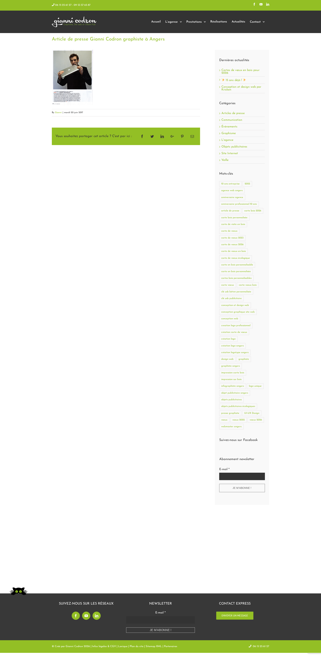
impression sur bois (231, 379)
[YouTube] (86, 616)
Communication (231, 120)
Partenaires (170, 646)
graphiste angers (230, 366)
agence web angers (232, 190)
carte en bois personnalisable (237, 265)
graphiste (244, 359)
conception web (229, 318)
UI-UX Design (251, 413)
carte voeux (227, 285)
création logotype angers (235, 352)
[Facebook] (76, 616)
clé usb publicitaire (231, 298)
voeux (224, 420)
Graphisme (228, 133)
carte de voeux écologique (235, 258)
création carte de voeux (234, 332)
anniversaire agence (232, 197)
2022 (247, 184)
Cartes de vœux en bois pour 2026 (240, 71)
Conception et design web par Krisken (241, 88)
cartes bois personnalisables (236, 278)
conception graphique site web (238, 312)
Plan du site (136, 646)
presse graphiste (230, 413)
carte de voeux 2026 (232, 244)
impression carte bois (232, 372)
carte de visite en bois (233, 224)
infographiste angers (232, 386)
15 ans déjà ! (234, 80)
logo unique (255, 386)
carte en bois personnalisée (236, 271)
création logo (228, 339)
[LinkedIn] (97, 616)
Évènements (229, 126)
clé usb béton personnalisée (236, 291)
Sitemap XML (154, 646)
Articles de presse (233, 113)
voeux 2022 (238, 420)
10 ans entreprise (230, 184)
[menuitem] (156, 22)
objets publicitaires (231, 399)
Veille (224, 160)
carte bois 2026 (252, 211)
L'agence (227, 140)
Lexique (122, 646)
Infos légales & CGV (104, 646)
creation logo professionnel (235, 325)
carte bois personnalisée (234, 217)
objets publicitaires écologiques (238, 406)
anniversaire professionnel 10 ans (239, 204)
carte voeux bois (248, 285)
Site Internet (229, 153)
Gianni (58, 112)
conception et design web (235, 305)
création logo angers (232, 346)
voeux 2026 (256, 420)
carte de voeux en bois (233, 251)
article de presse (230, 211)
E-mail (224, 469)
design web (227, 359)
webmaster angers (231, 426)
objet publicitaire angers (234, 393)
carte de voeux (229, 231)
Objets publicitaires (234, 146)
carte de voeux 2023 (232, 238)
